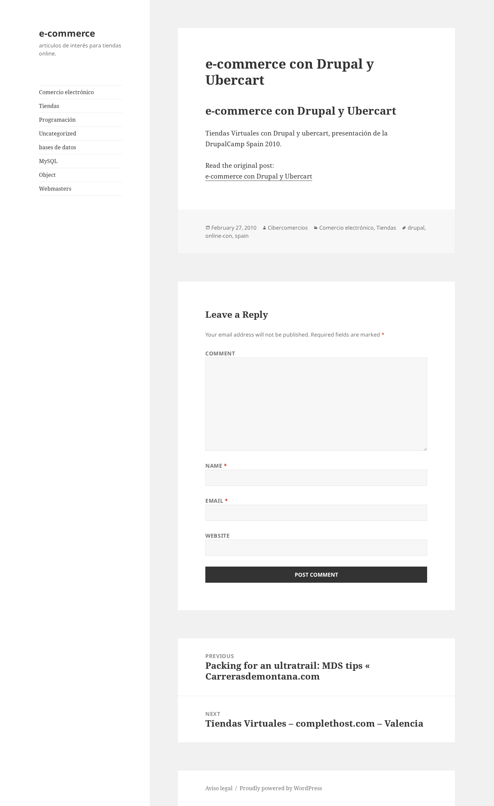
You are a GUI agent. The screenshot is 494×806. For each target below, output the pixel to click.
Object (47, 175)
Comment (220, 353)
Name (216, 465)
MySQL (48, 161)
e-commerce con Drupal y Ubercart (258, 176)
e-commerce (67, 33)
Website (217, 535)
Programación (57, 119)
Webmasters (55, 188)
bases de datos (57, 147)
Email (216, 500)
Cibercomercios (288, 227)
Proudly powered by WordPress (281, 788)
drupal (416, 227)
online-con (218, 235)
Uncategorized (57, 133)
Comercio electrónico (66, 92)
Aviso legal (219, 788)
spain (242, 235)
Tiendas (49, 106)
